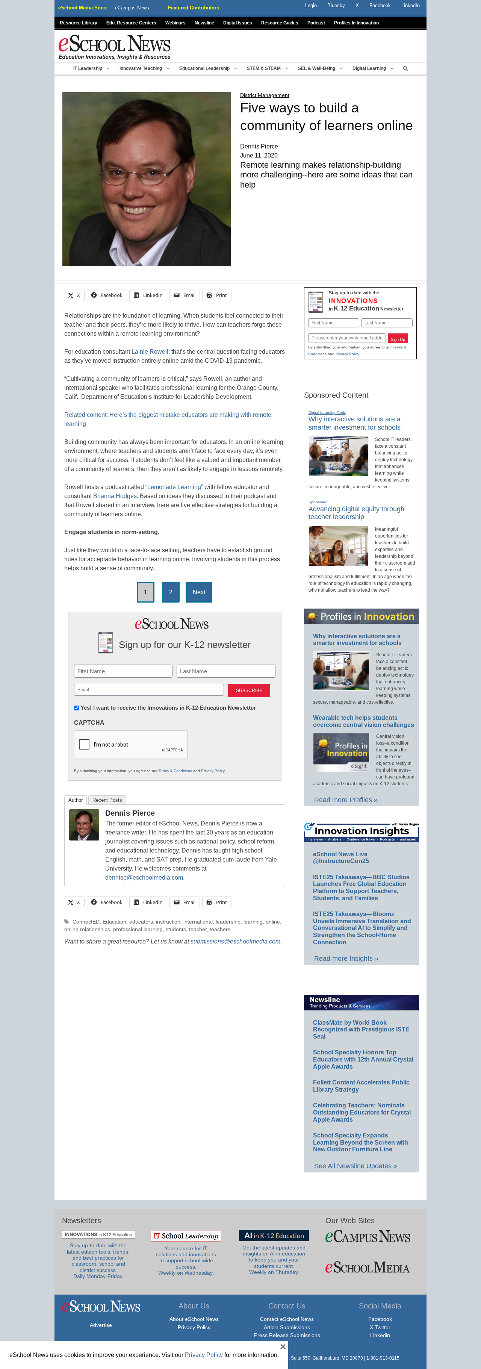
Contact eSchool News (287, 1319)
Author (75, 800)
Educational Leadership (204, 68)
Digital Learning (369, 68)
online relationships (87, 929)
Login (311, 5)
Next (199, 592)
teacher (198, 929)
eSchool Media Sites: (82, 8)
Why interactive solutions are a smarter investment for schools (357, 640)
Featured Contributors (193, 8)
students (176, 929)
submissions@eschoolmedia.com (235, 941)
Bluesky (336, 5)
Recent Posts (107, 800)
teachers (220, 929)
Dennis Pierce (130, 813)
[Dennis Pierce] (84, 838)
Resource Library (78, 23)
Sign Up (398, 339)
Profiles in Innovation (356, 23)
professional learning (138, 929)
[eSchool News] (114, 47)
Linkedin (380, 1335)
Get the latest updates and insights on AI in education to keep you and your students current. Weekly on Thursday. (274, 1260)
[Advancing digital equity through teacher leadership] (338, 562)
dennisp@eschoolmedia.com (144, 877)
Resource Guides (279, 23)
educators (141, 922)
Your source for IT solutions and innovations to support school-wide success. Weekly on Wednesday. (186, 1261)
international (198, 922)
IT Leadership (87, 68)
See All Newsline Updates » (355, 1166)
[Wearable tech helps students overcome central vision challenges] (341, 768)
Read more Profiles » (346, 800)
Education (114, 922)
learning (253, 922)
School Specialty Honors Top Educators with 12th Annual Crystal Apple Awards (363, 1059)
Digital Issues (237, 23)
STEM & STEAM (264, 68)
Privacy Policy (212, 771)
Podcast (316, 23)
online (273, 922)
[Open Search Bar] (405, 68)
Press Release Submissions (287, 1335)
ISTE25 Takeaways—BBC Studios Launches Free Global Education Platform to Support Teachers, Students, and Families (361, 887)
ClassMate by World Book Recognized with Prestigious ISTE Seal (361, 1029)
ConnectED (86, 922)
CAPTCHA (89, 722)
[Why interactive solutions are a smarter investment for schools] (338, 473)
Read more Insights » (346, 958)
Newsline (204, 23)
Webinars (175, 23)
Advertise (101, 1325)
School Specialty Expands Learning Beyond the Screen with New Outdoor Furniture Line (360, 1142)
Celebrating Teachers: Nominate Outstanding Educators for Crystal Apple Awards (362, 1112)
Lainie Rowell (150, 351)
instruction (168, 922)
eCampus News (132, 8)
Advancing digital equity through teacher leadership (356, 513)
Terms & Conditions (175, 771)
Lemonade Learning (174, 487)
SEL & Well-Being (316, 68)
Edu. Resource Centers (131, 23)
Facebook (380, 1319)
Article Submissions (287, 1327)
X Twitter (380, 1327)
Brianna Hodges (115, 496)
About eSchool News (194, 1319)
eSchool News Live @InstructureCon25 (341, 858)
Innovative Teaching (140, 68)
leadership (228, 922)
